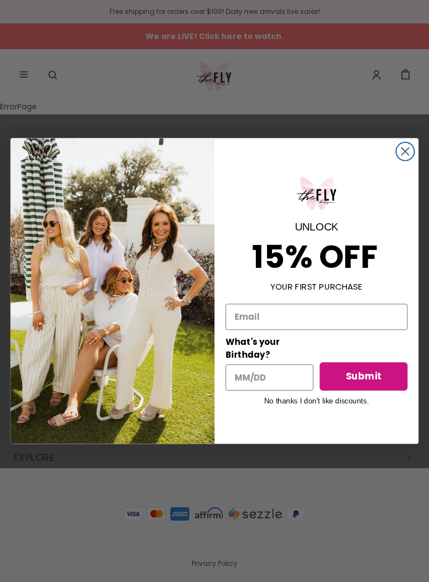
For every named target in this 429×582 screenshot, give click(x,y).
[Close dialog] (405, 151)
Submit (364, 376)
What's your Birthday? (252, 348)
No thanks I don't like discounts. (316, 401)
